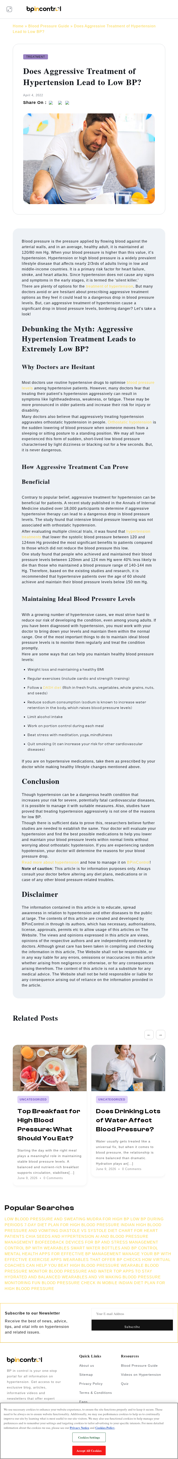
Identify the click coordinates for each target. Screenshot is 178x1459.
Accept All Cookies (89, 1450)
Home (18, 26)
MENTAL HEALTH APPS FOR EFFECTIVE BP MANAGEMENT (63, 1254)
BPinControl (138, 862)
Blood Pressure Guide (48, 26)
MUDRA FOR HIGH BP (108, 1219)
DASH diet (52, 688)
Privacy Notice (79, 1427)
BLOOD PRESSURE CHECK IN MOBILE (80, 1283)
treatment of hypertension (109, 286)
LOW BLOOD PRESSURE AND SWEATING (45, 1219)
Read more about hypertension (50, 862)
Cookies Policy (105, 1427)
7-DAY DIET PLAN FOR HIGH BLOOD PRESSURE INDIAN (79, 1225)
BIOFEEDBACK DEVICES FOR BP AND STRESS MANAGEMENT (96, 1242)
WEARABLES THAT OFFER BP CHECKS (102, 1260)
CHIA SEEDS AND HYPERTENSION (60, 1236)
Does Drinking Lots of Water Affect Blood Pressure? (128, 1120)
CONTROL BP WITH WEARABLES (37, 1248)
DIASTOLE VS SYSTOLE (83, 1231)
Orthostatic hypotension (130, 422)
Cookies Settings (89, 1437)
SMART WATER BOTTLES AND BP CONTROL (114, 1248)
